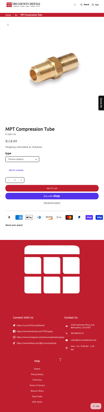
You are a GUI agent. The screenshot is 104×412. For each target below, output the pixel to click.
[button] (75, 5)
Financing (37, 379)
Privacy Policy (37, 374)
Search (37, 368)
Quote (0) (101, 103)
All (16, 14)
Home (8, 14)
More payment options (52, 203)
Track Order (37, 396)
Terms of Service (37, 385)
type (8, 153)
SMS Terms (37, 401)
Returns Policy (37, 390)
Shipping (10, 146)
